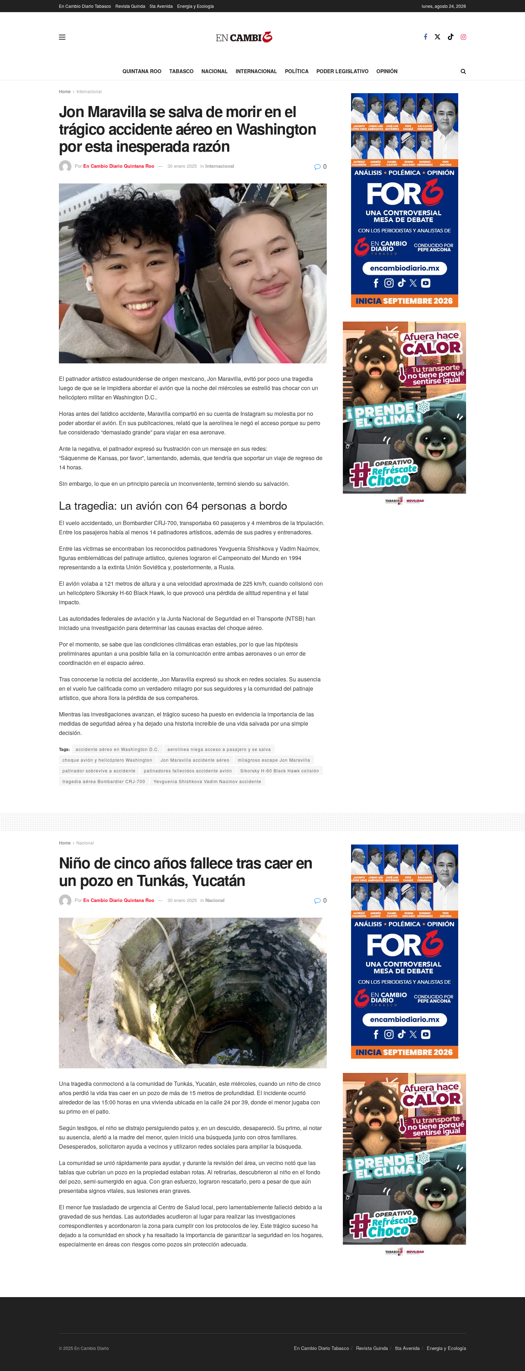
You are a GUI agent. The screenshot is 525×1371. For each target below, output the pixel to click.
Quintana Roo (141, 71)
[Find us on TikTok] (451, 37)
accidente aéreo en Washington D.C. (117, 749)
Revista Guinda (130, 6)
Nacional (214, 71)
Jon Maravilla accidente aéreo (195, 760)
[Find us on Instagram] (463, 37)
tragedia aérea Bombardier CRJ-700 (103, 781)
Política (297, 71)
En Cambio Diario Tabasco (85, 6)
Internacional (256, 71)
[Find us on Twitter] (437, 37)
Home (65, 91)
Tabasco (181, 71)
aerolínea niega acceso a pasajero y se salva (219, 749)
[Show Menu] (62, 37)
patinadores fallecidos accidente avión (188, 770)
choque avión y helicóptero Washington (107, 760)
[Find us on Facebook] (425, 37)
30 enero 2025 (182, 165)
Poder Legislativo (342, 71)
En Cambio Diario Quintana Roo (118, 165)
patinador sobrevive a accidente (99, 770)
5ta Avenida (161, 6)
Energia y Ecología (195, 6)
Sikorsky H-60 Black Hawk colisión (279, 770)
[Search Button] (463, 71)
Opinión (387, 71)
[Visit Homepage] (244, 37)
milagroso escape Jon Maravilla (274, 760)
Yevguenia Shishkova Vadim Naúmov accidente (207, 781)
